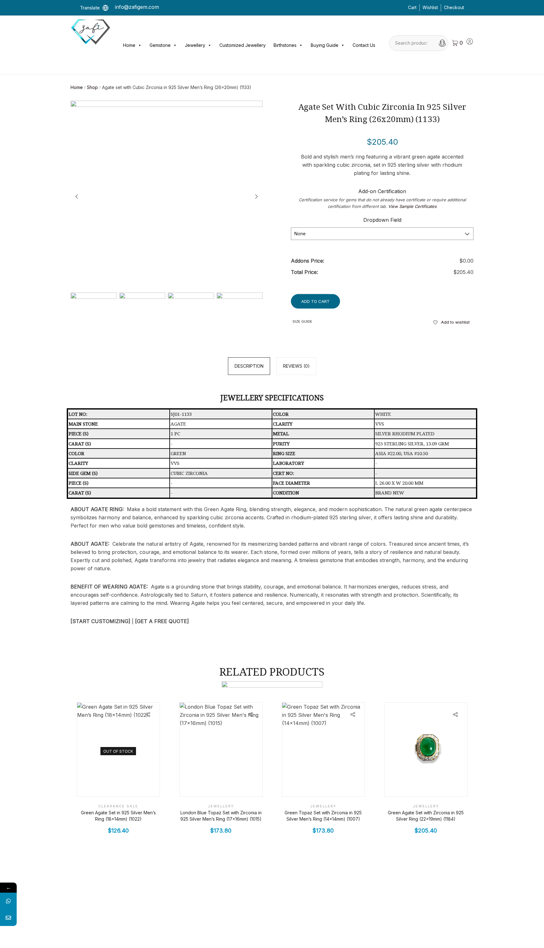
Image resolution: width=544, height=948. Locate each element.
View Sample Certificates (412, 206)
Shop (92, 87)
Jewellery (195, 45)
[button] (256, 196)
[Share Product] (148, 714)
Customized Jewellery (242, 45)
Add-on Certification (382, 191)
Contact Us (364, 45)
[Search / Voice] (442, 43)
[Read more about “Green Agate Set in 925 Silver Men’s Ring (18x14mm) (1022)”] (134, 785)
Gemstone (160, 45)
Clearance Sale (118, 806)
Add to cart (315, 301)
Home (129, 45)
